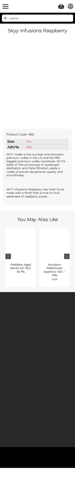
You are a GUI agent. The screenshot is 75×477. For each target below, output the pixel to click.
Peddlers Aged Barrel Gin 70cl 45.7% (20, 268)
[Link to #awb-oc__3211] (5, 6)
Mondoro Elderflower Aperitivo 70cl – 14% (55, 270)
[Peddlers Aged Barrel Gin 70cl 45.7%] (20, 245)
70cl (28, 141)
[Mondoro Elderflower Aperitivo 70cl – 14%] (54, 245)
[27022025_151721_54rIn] (37, 2)
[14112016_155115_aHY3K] (37, 81)
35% (29, 147)
